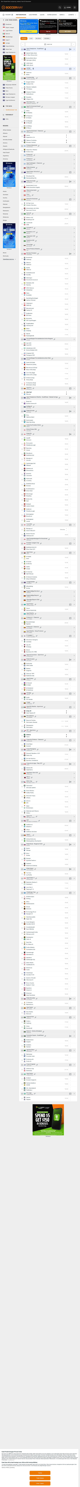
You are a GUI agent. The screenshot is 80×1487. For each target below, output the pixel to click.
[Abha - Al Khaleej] (48, 111)
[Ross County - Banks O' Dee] (48, 983)
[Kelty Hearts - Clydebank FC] (48, 963)
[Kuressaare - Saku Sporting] (48, 421)
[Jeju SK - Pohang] (48, 645)
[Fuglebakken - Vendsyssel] (48, 324)
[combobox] (48, 44)
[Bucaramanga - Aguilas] (48, 622)
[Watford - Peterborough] (48, 510)
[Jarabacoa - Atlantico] (48, 825)
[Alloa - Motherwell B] (48, 902)
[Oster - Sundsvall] (48, 1027)
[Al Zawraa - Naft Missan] (48, 572)
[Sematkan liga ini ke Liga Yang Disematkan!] (36, 78)
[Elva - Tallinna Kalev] (48, 416)
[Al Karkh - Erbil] (48, 557)
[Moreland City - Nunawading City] (48, 176)
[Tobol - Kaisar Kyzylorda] (48, 609)
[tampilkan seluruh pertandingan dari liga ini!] (74, 103)
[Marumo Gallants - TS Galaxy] (48, 87)
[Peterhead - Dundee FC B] (48, 973)
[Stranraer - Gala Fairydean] (48, 994)
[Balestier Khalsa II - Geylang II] (48, 883)
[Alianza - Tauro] (48, 735)
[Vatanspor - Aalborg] (48, 304)
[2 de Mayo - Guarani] (48, 744)
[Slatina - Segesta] (48, 669)
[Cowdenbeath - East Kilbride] (48, 928)
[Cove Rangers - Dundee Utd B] (48, 922)
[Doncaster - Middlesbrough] (48, 444)
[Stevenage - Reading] (48, 494)
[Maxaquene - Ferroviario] (48, 726)
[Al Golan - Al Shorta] (48, 562)
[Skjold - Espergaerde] (48, 334)
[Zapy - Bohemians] (48, 806)
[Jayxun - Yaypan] (48, 1098)
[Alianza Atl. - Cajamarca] (48, 768)
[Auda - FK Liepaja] (48, 698)
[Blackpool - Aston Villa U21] (48, 529)
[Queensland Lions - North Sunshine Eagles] (48, 186)
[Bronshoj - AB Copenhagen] (48, 319)
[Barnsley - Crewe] (48, 449)
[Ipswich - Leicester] (48, 474)
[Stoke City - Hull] (48, 499)
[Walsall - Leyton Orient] (48, 504)
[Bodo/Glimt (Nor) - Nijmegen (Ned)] (48, 59)
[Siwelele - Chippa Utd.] (48, 98)
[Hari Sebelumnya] (22, 44)
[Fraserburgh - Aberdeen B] (48, 953)
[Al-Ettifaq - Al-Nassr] (48, 126)
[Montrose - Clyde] (48, 968)
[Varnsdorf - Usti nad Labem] (48, 786)
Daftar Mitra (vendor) (8, 1467)
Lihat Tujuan (40, 1483)
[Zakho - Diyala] (48, 567)
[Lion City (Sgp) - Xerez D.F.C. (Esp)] (48, 373)
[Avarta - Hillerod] (48, 268)
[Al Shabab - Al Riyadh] (48, 121)
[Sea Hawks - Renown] (48, 1012)
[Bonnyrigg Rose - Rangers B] (48, 912)
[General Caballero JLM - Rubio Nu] (48, 754)
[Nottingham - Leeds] (48, 520)
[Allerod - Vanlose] (48, 263)
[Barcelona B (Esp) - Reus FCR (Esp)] (48, 368)
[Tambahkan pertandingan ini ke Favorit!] (22, 54)
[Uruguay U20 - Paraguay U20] (48, 354)
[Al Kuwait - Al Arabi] (48, 683)
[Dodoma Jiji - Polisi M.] (48, 1060)
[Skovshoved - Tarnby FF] (48, 309)
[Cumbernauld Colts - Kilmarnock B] (48, 933)
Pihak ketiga (11, 1460)
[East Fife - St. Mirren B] (48, 943)
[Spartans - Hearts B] (48, 988)
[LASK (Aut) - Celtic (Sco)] (48, 64)
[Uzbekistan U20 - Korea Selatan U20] (48, 349)
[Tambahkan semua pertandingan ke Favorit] (22, 49)
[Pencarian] (60, 7)
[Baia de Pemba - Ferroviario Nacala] (48, 721)
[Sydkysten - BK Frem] (48, 314)
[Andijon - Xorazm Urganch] (48, 1078)
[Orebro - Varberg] (48, 1022)
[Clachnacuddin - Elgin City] (48, 917)
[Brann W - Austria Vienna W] (48, 402)
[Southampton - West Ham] (48, 489)
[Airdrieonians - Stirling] (48, 897)
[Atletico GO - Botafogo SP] (48, 218)
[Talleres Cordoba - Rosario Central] (48, 141)
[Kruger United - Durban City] (48, 82)
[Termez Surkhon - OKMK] (48, 1083)
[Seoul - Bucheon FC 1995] (48, 650)
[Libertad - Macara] (48, 393)
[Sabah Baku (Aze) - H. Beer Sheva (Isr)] (48, 54)
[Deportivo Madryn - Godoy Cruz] (48, 150)
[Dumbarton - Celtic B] (48, 938)
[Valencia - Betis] (48, 73)
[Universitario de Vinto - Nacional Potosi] (48, 209)
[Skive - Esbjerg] (48, 329)
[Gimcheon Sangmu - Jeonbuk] (48, 640)
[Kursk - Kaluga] (48, 849)
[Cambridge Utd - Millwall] (48, 464)
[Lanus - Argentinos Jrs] (48, 136)
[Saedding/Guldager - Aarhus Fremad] (48, 299)
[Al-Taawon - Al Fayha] (48, 116)
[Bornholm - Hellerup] (48, 258)
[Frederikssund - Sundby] (48, 273)
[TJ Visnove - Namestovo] (48, 1003)
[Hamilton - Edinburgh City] (48, 958)
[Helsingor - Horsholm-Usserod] (48, 278)
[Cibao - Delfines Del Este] (48, 830)
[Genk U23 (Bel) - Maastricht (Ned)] (48, 363)
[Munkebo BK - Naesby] (48, 283)
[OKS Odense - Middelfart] (48, 288)
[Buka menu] (75, 7)
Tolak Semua (40, 1478)
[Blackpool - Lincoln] (48, 459)
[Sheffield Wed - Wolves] (48, 484)
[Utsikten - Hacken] (48, 1045)
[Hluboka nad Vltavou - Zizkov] (48, 811)
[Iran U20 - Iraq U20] (48, 343)
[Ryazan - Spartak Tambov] (48, 859)
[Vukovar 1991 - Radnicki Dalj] (48, 674)
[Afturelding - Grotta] (48, 587)
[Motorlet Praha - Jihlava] (48, 796)
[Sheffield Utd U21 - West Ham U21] (48, 548)
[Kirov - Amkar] (48, 854)
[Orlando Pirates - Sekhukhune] (48, 93)
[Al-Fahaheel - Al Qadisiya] (48, 688)
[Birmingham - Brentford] (48, 515)
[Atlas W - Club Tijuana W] (48, 711)
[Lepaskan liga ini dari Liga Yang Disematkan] (45, 49)
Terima (40, 1473)
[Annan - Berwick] (48, 907)
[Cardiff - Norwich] (48, 438)
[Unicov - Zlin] (48, 801)
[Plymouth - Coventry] (48, 479)
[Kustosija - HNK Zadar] (48, 664)
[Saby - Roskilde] (48, 294)
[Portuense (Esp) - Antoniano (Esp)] (48, 383)
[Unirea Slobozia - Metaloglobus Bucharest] (48, 839)
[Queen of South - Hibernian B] (48, 978)
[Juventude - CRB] (48, 223)
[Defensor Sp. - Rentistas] (48, 1069)
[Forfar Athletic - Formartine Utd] (48, 948)
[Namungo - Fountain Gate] (48, 1055)
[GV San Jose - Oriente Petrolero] (48, 204)
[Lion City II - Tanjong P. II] (48, 888)
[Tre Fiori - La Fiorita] (48, 873)
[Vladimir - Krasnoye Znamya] (48, 864)
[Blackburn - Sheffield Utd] (48, 454)
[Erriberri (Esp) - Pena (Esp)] (48, 378)
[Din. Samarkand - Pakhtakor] (48, 1089)
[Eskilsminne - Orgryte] (48, 1040)
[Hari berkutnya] (73, 44)
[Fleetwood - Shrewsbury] (48, 469)
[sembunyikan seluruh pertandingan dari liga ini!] (74, 49)
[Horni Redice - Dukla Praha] (48, 791)
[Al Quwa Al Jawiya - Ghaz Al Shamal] (48, 577)
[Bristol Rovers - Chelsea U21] (48, 534)
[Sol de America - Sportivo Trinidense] (48, 759)
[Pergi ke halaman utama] (16, 7)
